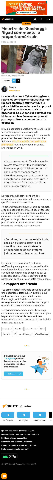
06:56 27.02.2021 (8, 42)
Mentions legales (26, 431)
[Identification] (35, 19)
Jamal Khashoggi (25, 334)
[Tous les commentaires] (4, 476)
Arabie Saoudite (31, 329)
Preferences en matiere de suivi (15, 449)
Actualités (18, 329)
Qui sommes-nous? (9, 431)
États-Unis (6, 334)
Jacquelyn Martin (17, 76)
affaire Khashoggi (41, 334)
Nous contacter (8, 434)
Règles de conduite (9, 445)
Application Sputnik (27, 445)
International (7, 329)
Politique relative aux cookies (14, 438)
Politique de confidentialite (27, 434)
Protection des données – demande (16, 441)
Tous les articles (14, 90)
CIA (14, 334)
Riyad (42, 329)
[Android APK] (9, 457)
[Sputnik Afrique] (8, 20)
